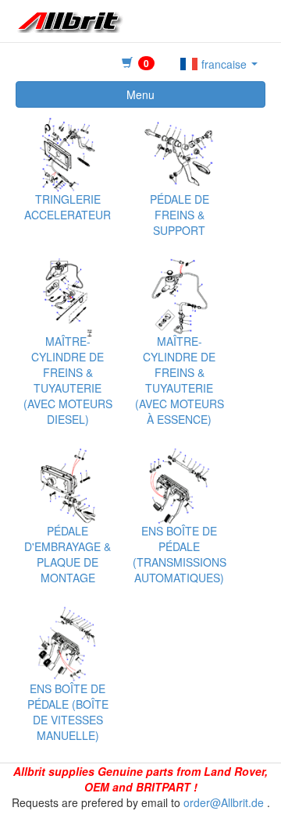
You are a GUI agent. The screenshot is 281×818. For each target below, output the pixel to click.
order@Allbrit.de (223, 802)
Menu (140, 94)
